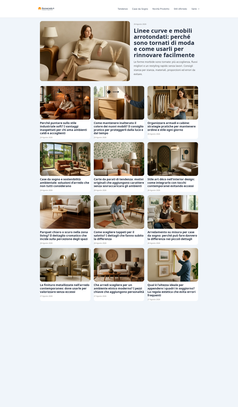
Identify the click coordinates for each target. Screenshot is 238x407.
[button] (198, 8)
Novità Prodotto (160, 8)
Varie (194, 8)
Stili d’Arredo (180, 8)
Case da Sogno (140, 8)
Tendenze (123, 8)
